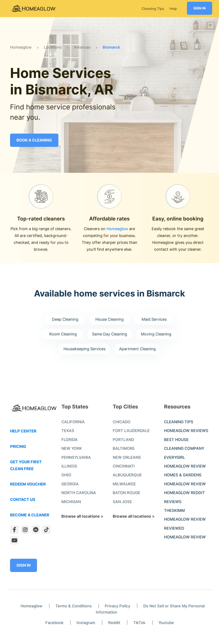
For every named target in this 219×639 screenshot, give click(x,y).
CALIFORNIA (73, 422)
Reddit (114, 622)
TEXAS (67, 430)
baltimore (124, 448)
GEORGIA (70, 484)
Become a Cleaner (29, 515)
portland (123, 439)
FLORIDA (69, 439)
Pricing (18, 446)
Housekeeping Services (84, 349)
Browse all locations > (82, 516)
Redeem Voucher (28, 484)
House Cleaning (109, 319)
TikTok (139, 622)
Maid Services (154, 319)
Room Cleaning (63, 334)
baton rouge (126, 492)
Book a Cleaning (34, 140)
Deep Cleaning (65, 319)
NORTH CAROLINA (78, 492)
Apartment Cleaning (137, 349)
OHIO (66, 475)
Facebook (54, 622)
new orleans (127, 457)
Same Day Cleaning (109, 334)
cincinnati (124, 466)
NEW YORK (71, 448)
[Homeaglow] (33, 8)
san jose (122, 501)
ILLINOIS (69, 466)
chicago (121, 422)
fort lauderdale (131, 430)
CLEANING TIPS (178, 422)
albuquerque (127, 475)
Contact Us (22, 499)
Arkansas (82, 47)
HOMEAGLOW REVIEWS (186, 430)
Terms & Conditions (73, 606)
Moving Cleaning (156, 334)
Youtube (166, 622)
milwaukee (124, 484)
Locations (53, 47)
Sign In (199, 8)
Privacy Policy (117, 606)
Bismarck (111, 47)
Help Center (23, 431)
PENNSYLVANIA (76, 457)
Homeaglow (21, 47)
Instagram (86, 622)
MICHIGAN (71, 501)
